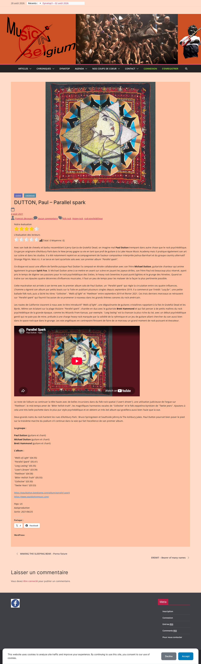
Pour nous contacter (172, 637)
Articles (23, 68)
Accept (186, 656)
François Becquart (24, 218)
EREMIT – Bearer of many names (168, 557)
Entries (168, 624)
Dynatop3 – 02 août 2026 (55, 3)
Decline (169, 656)
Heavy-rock (77, 218)
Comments (170, 630)
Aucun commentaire (48, 218)
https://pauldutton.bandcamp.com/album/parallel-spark (42, 492)
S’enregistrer (170, 68)
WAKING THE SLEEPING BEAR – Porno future (43, 553)
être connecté (30, 581)
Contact (130, 68)
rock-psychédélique (93, 218)
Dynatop (65, 68)
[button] (30, 68)
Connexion (150, 68)
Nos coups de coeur (104, 68)
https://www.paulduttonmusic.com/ (31, 496)
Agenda (79, 68)
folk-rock (66, 218)
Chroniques (44, 68)
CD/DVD (18, 195)
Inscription (168, 611)
